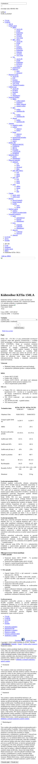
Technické (6, 665)
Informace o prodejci (11, 630)
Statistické (6, 692)
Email (20, 644)
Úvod (6, 245)
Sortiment (8, 247)
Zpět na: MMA (6, 256)
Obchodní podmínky (11, 627)
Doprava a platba (10, 632)
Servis (6, 239)
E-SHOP (7, 22)
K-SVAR (7, 237)
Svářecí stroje (9, 249)
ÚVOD (7, 20)
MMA (7, 251)
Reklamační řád (9, 628)
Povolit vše (14, 762)
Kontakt (7, 240)
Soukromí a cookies (11, 635)
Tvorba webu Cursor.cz (30, 644)
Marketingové (7, 722)
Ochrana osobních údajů (12, 634)
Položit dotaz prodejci (7, 331)
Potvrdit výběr (5, 762)
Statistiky (14, 644)
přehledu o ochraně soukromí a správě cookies (15, 718)
